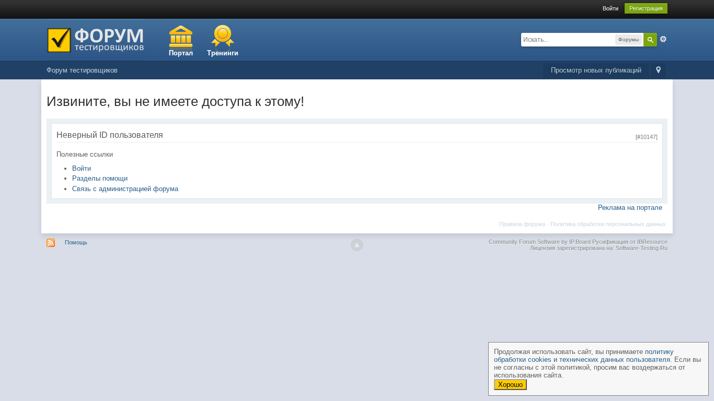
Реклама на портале (630, 207)
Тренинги (222, 53)
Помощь (76, 242)
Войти (610, 8)
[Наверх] (357, 245)
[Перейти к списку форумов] (95, 39)
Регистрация (646, 8)
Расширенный (663, 39)
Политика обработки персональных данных (608, 224)
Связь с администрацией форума (125, 189)
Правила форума (522, 224)
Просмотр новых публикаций (596, 70)
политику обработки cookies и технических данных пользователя (584, 355)
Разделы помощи (100, 178)
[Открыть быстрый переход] (658, 70)
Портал (181, 53)
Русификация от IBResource (629, 242)
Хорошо (510, 384)
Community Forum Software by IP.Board (540, 242)
